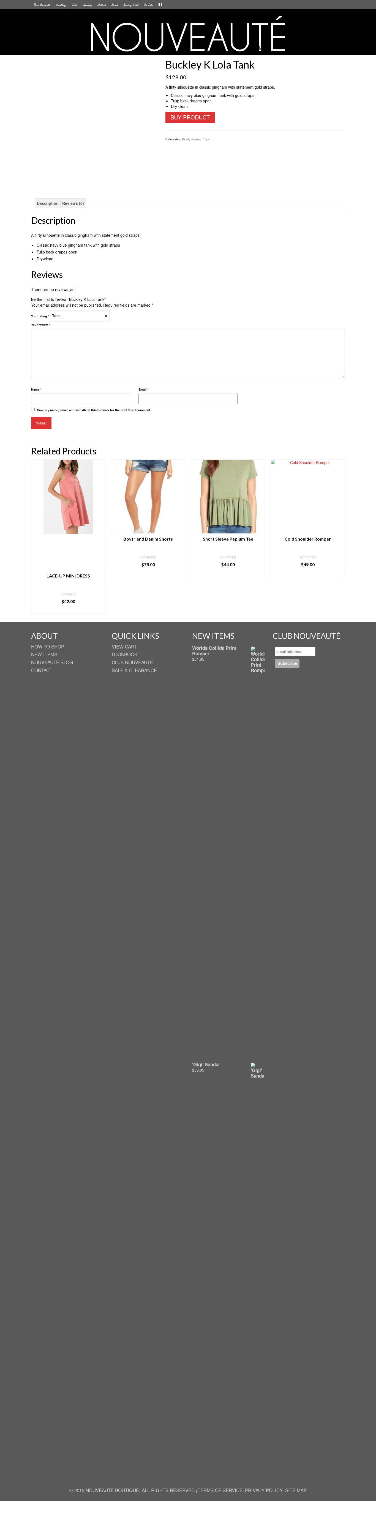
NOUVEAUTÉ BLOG (52, 662)
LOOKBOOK (124, 654)
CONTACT (41, 670)
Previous (36, 536)
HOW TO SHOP (47, 646)
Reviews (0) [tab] (73, 203)
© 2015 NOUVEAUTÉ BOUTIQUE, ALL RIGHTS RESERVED (132, 1490)
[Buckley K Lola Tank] (94, 121)
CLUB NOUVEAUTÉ (132, 662)
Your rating (40, 316)
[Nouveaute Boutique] (188, 34)
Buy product (190, 117)
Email (143, 389)
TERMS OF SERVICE (220, 1490)
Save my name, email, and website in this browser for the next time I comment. (94, 410)
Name (36, 389)
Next (340, 536)
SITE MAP (296, 1490)
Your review (40, 325)
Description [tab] (48, 203)
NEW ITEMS (44, 654)
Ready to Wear (191, 139)
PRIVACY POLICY (264, 1490)
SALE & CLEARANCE (134, 670)
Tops (206, 139)
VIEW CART (124, 646)
